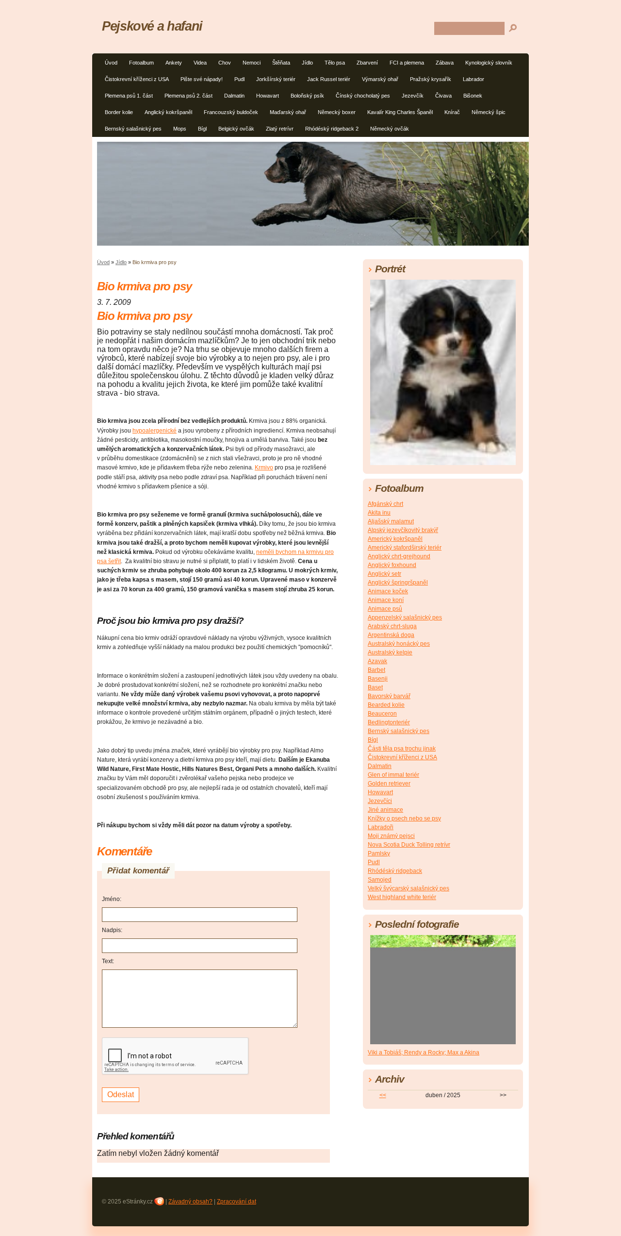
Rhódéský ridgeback (395, 871)
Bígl (202, 129)
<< (382, 1095)
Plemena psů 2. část (188, 96)
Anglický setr (384, 573)
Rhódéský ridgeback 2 (332, 129)
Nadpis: (112, 930)
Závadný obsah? (190, 1201)
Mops (179, 129)
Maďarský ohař (288, 112)
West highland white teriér (402, 897)
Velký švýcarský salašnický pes (408, 888)
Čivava (443, 96)
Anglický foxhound (392, 565)
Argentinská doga (391, 635)
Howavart (267, 96)
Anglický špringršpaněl (398, 582)
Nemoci (252, 63)
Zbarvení (367, 63)
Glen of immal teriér (393, 774)
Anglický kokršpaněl (168, 112)
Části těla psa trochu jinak (402, 748)
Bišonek (472, 96)
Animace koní (386, 600)
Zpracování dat (236, 1201)
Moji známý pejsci (391, 836)
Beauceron (382, 713)
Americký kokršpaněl (395, 538)
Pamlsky (379, 853)
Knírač (452, 112)
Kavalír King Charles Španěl (400, 112)
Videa (200, 63)
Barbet (376, 670)
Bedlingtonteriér (389, 722)
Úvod (111, 63)
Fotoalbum (141, 63)
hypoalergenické (154, 430)
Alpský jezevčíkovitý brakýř (403, 530)
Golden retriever (389, 783)
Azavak (377, 661)
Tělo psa (335, 63)
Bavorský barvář (389, 696)
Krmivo (264, 467)
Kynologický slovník (488, 63)
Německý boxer (337, 112)
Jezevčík (413, 96)
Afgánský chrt (385, 504)
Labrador (473, 79)
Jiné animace (385, 809)
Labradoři (380, 827)
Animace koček (388, 591)
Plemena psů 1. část (129, 96)
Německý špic (489, 112)
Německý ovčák (389, 129)
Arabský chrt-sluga (392, 626)
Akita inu (379, 512)
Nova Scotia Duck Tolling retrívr (409, 844)
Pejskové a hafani (152, 25)
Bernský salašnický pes (133, 129)
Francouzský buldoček (231, 112)
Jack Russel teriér (328, 79)
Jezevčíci (380, 801)
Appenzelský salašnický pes (405, 617)
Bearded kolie (386, 705)
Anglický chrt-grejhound (399, 556)
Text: (108, 961)
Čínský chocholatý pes (363, 96)
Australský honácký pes (399, 643)
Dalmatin (234, 96)
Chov (224, 63)
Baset (375, 687)
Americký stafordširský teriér (404, 547)
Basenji (378, 678)
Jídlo (307, 63)
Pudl (239, 79)
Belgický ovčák (236, 129)
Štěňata (281, 63)
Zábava (445, 63)
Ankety (173, 63)
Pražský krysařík (430, 79)
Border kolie (119, 112)
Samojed (380, 879)
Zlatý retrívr (280, 129)
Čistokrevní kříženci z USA (137, 79)
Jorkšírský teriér (275, 79)
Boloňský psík (307, 96)
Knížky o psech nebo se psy (404, 818)
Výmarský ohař (380, 79)
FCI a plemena (407, 63)
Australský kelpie (390, 652)
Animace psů (385, 608)
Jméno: (111, 899)
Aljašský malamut (391, 521)
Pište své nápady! (201, 79)
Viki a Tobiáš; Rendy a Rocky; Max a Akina (423, 1052)
